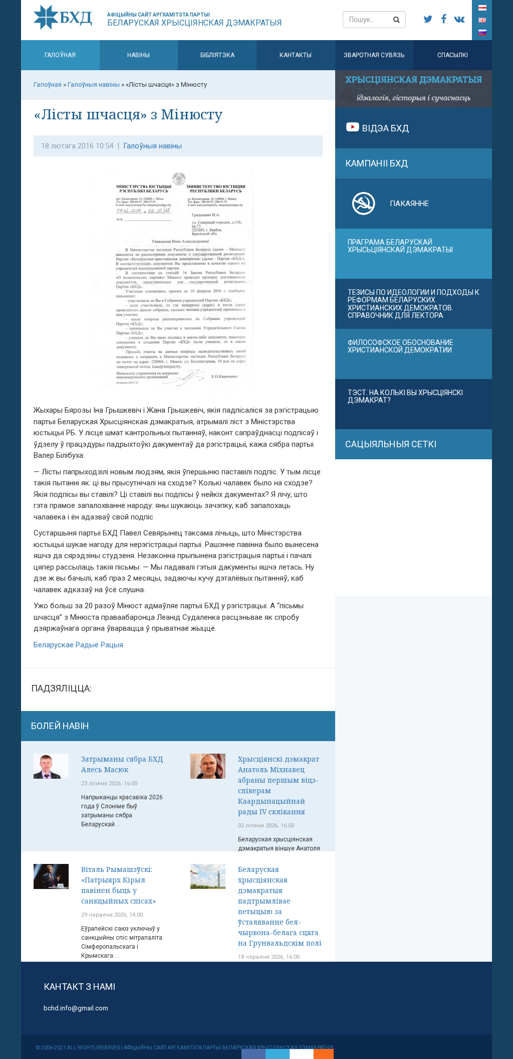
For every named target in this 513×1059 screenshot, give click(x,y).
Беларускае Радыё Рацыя (78, 644)
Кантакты (296, 55)
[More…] (319, 1054)
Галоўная (60, 55)
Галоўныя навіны (152, 145)
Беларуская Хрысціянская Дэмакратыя (194, 20)
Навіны (138, 55)
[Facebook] (253, 1054)
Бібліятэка (217, 55)
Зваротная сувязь (374, 55)
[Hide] (329, 1054)
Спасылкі (452, 55)
